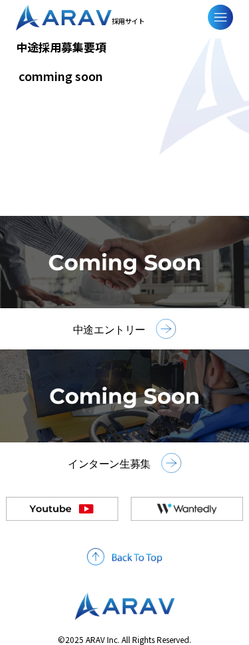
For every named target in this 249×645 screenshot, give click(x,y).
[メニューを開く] (220, 17)
